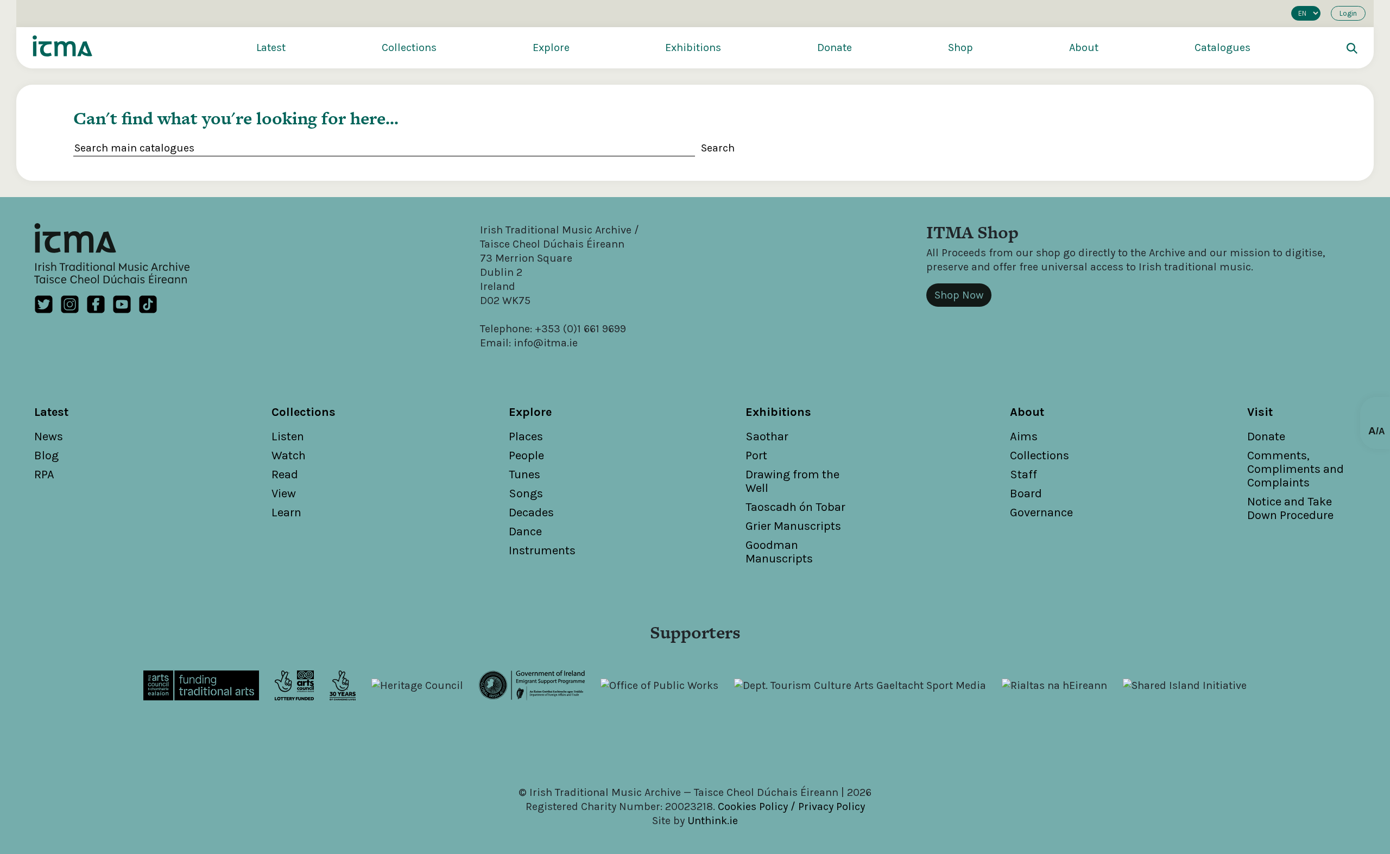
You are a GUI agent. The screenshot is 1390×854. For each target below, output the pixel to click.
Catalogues (1222, 47)
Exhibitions (693, 47)
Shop (960, 47)
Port (756, 455)
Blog (46, 455)
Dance (525, 531)
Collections (409, 47)
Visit (1260, 412)
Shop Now (958, 295)
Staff (1023, 474)
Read (284, 474)
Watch (288, 455)
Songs (526, 493)
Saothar (766, 436)
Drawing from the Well (792, 481)
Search (718, 148)
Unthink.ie (712, 820)
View (283, 493)
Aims (1024, 436)
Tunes (524, 474)
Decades (531, 512)
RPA (44, 474)
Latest (271, 47)
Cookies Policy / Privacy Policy (791, 806)
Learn (286, 512)
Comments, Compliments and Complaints (1295, 469)
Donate (834, 47)
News (48, 436)
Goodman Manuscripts (779, 552)
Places (526, 436)
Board (1026, 493)
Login (1348, 13)
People (526, 455)
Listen (287, 436)
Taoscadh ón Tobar (795, 507)
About (1083, 47)
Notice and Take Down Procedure (1290, 508)
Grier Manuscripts (793, 526)
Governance (1041, 512)
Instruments (542, 550)
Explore (551, 47)
